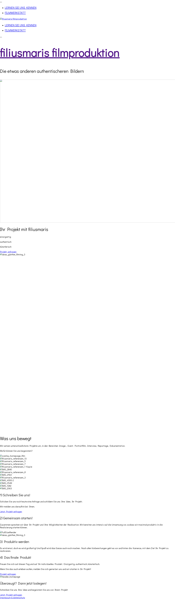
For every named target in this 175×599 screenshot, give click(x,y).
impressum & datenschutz (12, 597)
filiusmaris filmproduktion (60, 52)
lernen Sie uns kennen (20, 7)
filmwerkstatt (15, 13)
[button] (8, 251)
